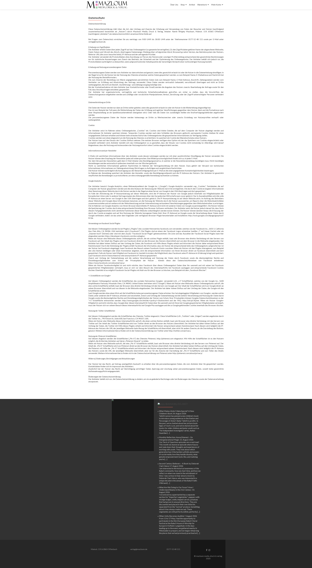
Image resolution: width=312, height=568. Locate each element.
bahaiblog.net (176, 404)
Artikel (192, 4)
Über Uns (174, 4)
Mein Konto (216, 4)
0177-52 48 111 (173, 549)
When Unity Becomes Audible (171, 516)
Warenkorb (202, 4)
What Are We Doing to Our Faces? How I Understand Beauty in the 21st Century (176, 488)
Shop (183, 4)
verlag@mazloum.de (138, 549)
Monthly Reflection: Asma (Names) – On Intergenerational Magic (176, 438)
